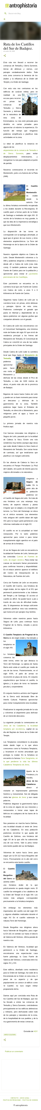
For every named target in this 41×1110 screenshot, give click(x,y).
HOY (36, 1031)
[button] (4, 55)
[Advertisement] (20, 1074)
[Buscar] (4, 13)
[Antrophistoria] (20, 6)
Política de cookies (30, 1100)
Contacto (14, 1098)
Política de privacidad (12, 1100)
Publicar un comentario (14, 1051)
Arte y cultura (10, 1034)
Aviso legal (24, 1098)
